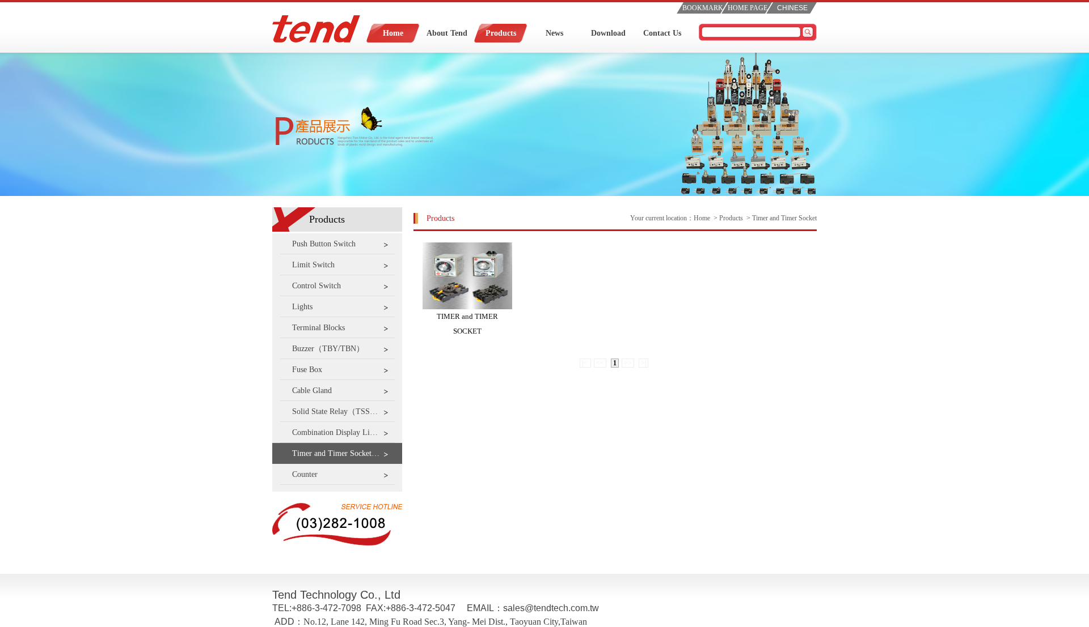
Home (393, 33)
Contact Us (662, 33)
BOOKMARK (702, 8)
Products (501, 33)
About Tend (447, 33)
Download (608, 33)
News (554, 33)
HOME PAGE (747, 8)
